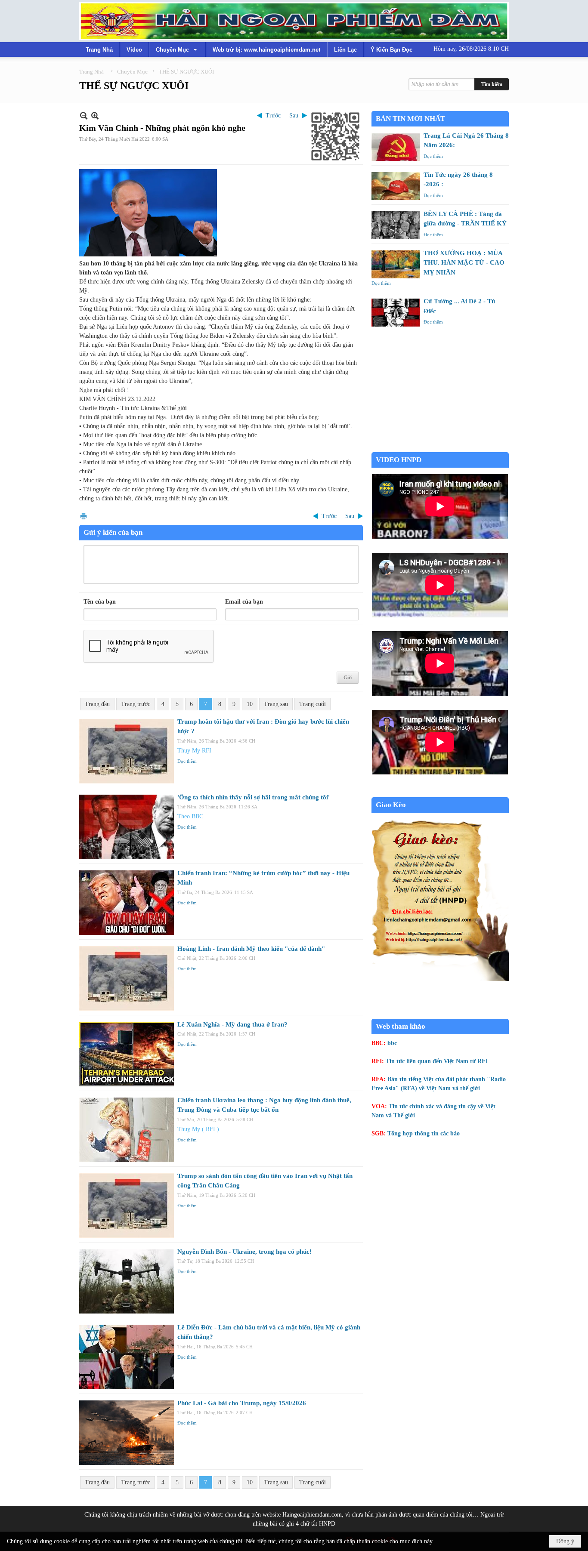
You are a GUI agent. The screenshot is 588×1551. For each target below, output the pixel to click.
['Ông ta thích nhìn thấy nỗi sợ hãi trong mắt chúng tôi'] (126, 827)
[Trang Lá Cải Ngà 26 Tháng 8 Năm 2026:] (395, 147)
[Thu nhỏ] (83, 115)
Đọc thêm (187, 761)
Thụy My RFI (194, 750)
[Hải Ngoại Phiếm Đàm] (294, 21)
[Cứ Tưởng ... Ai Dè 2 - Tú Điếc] (395, 313)
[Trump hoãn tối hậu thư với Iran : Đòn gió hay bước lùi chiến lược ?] (126, 751)
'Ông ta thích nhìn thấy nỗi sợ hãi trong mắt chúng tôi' (253, 797)
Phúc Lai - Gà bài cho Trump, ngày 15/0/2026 (241, 1403)
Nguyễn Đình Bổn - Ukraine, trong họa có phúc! (244, 1251)
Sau (293, 115)
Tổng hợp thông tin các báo (423, 1133)
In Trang (83, 516)
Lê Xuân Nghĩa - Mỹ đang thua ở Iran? (232, 1024)
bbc (392, 1043)
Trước (273, 115)
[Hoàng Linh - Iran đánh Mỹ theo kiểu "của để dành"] (126, 978)
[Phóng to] (94, 115)
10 (250, 704)
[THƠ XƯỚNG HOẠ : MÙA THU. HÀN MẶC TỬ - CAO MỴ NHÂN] (395, 264)
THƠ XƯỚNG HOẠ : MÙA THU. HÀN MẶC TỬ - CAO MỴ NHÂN (464, 263)
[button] (177, 49)
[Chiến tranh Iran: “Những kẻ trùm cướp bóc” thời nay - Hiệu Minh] (126, 902)
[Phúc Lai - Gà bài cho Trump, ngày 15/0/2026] (126, 1432)
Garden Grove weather (440, 447)
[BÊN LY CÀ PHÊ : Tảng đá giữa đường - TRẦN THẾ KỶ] (395, 225)
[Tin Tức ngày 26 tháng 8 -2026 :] (395, 186)
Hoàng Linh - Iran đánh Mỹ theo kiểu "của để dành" (251, 948)
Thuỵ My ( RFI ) (198, 1129)
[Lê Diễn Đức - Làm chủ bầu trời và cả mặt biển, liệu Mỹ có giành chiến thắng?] (126, 1357)
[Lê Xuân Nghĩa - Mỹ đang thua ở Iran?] (126, 1054)
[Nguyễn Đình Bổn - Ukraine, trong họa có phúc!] (126, 1281)
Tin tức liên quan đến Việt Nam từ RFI (437, 1061)
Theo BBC (190, 816)
